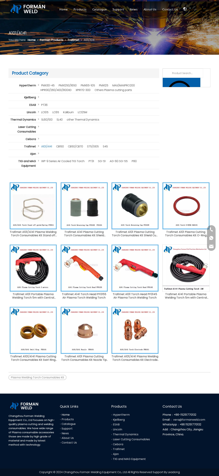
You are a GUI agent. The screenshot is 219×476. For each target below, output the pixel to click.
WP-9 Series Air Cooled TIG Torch (63, 161)
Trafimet (30, 146)
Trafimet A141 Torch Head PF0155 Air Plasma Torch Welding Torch (84, 296)
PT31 (91, 161)
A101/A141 (46, 146)
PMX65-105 (88, 85)
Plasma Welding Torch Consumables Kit (37, 377)
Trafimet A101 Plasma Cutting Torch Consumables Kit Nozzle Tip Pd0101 (84, 358)
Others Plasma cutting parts (113, 90)
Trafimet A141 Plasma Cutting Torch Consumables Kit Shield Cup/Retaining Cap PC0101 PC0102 (84, 233)
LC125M (82, 112)
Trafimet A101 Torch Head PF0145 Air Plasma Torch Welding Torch (135, 296)
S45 (105, 146)
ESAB (32, 105)
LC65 (56, 112)
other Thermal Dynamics (83, 120)
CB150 (60, 146)
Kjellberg (30, 97)
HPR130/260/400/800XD (56, 90)
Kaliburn (68, 112)
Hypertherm (27, 85)
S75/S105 (93, 146)
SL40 (60, 120)
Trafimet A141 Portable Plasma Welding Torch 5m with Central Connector (186, 296)
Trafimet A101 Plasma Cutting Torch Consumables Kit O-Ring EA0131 (186, 233)
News (134, 9)
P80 (134, 161)
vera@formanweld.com (189, 420)
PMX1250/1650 (68, 85)
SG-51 (102, 161)
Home (63, 9)
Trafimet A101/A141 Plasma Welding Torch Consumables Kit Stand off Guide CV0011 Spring (33, 233)
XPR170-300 (83, 90)
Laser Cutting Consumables (26, 129)
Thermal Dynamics (23, 120)
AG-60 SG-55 (119, 161)
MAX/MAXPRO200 (123, 85)
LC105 (44, 112)
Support (118, 9)
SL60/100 (47, 120)
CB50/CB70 (75, 146)
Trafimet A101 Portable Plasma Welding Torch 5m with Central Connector (33, 296)
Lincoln (31, 112)
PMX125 (103, 85)
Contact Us (170, 9)
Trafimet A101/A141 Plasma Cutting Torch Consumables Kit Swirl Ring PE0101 (33, 358)
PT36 (44, 105)
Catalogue (99, 9)
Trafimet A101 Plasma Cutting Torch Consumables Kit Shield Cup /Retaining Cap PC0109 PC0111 (135, 233)
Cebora (31, 139)
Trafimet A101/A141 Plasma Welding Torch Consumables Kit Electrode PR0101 (135, 358)
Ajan (33, 154)
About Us (150, 9)
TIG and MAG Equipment (27, 163)
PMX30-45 (48, 85)
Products (80, 9)
